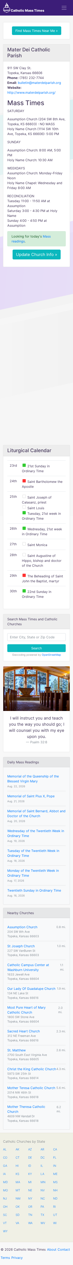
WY (5, 1231)
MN (43, 1182)
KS (17, 1174)
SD (17, 1215)
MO (5, 1190)
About (51, 1249)
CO (5, 1157)
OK (18, 1206)
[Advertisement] (36, 309)
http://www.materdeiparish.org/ (31, 92)
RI (54, 1206)
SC (5, 1215)
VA (17, 1223)
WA (30, 1223)
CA (55, 1149)
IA (4, 1174)
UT (55, 1215)
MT (18, 1190)
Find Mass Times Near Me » (36, 31)
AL (4, 1149)
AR (42, 1149)
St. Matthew (16, 1050)
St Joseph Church (21, 946)
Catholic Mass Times (27, 10)
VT (5, 1223)
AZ (30, 1149)
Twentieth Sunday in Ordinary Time (34, 890)
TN (30, 1215)
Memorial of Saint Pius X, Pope (31, 796)
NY (30, 1198)
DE (30, 1157)
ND (55, 1198)
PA (42, 1206)
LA (42, 1174)
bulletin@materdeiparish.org (39, 83)
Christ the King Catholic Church (31, 1069)
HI (17, 1165)
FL (54, 1157)
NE (30, 1190)
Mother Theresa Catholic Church (26, 1109)
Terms (5, 1258)
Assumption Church (22, 927)
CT (17, 1157)
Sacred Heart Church (23, 1031)
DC (43, 1157)
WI (55, 1223)
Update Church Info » (36, 254)
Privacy (17, 1258)
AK (17, 1149)
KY (30, 1174)
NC (43, 1198)
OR (30, 1206)
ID (29, 1165)
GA (5, 1165)
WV (43, 1223)
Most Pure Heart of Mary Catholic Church (26, 1009)
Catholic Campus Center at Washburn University (28, 967)
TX (42, 1215)
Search (36, 648)
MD (5, 1182)
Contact (64, 1249)
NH (55, 1190)
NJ (5, 1198)
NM (18, 1198)
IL (42, 1165)
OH (5, 1206)
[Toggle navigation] (64, 8)
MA (18, 1182)
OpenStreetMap (51, 654)
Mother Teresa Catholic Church (31, 1088)
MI (30, 1182)
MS (55, 1182)
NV (43, 1190)
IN (54, 1165)
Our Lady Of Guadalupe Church (31, 989)
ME (55, 1174)
